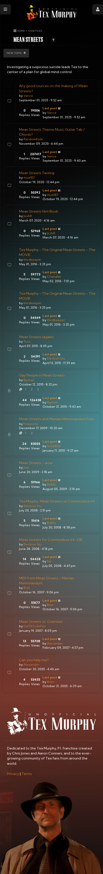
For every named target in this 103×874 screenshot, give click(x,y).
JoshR (28, 216)
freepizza (31, 424)
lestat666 (54, 446)
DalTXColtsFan (35, 626)
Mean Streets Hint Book (38, 211)
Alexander (55, 643)
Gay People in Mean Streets (42, 375)
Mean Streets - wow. (36, 463)
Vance (28, 96)
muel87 (29, 177)
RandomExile (33, 139)
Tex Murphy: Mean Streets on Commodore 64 (57, 501)
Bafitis (51, 484)
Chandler (54, 276)
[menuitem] (13, 773)
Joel (26, 467)
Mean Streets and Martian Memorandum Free (56, 419)
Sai (49, 561)
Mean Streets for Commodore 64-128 (50, 539)
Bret (27, 588)
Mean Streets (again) (36, 337)
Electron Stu (56, 358)
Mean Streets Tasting (36, 173)
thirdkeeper (33, 259)
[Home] (51, 12)
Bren (50, 682)
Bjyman (29, 380)
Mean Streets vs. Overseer (41, 621)
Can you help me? (34, 660)
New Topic (14, 53)
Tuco (27, 341)
